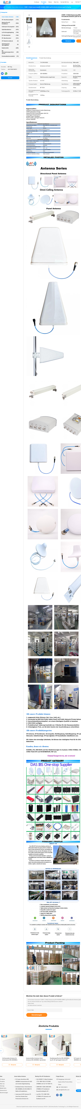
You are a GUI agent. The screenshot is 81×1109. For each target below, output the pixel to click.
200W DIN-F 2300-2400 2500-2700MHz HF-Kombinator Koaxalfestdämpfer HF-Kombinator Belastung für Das (44, 1089)
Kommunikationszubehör (10, 56)
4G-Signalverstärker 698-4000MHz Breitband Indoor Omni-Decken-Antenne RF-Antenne (36, 1059)
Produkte (2, 1081)
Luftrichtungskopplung (10, 32)
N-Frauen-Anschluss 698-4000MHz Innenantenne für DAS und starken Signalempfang (24, 1081)
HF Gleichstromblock (10, 41)
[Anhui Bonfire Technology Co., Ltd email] (2, 73)
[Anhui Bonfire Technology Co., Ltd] (7, 2)
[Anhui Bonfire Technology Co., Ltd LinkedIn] (61, 1095)
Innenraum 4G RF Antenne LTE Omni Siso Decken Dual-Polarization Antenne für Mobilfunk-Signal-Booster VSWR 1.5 (23, 1097)
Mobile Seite (3, 1088)
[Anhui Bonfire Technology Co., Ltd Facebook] (57, 1095)
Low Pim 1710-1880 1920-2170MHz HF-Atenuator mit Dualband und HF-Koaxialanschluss (43, 1097)
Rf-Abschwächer (10, 35)
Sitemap (2, 1086)
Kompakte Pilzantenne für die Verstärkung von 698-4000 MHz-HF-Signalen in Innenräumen (59, 1059)
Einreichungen (37, 1015)
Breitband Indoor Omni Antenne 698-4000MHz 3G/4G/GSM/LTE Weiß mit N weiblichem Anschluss (24, 1089)
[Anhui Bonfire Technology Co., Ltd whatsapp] (6, 73)
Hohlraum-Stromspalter (10, 26)
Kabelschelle (10, 48)
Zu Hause (2, 1079)
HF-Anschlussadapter (10, 19)
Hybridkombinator (10, 29)
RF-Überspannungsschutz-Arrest (10, 52)
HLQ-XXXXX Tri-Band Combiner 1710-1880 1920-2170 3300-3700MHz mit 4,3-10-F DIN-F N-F (44, 1082)
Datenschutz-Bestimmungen (4, 1091)
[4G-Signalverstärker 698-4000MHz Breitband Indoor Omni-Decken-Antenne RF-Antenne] (36, 1045)
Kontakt (10, 77)
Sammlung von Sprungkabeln (10, 44)
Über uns (2, 1083)
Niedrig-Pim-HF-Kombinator (10, 23)
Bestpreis (68, 41)
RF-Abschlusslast (10, 38)
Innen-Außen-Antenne (10, 16)
